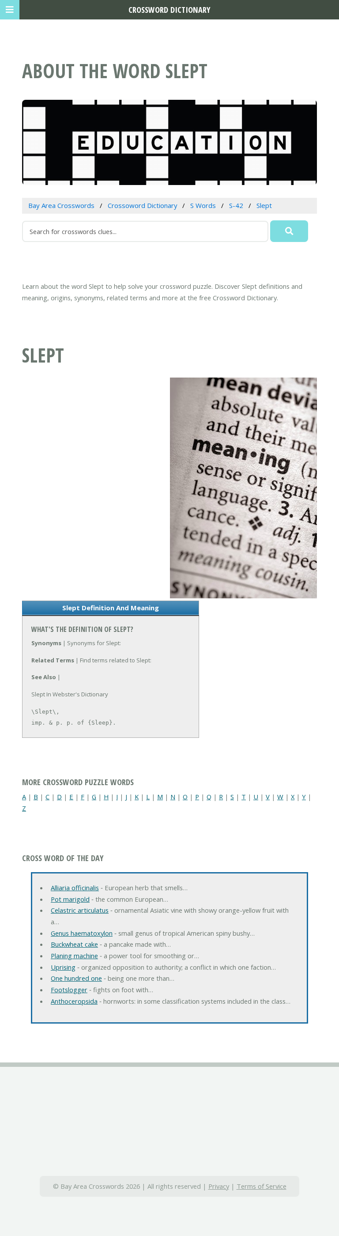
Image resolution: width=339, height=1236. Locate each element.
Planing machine (74, 955)
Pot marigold (70, 899)
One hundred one (76, 978)
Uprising (63, 967)
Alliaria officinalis (75, 887)
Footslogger (69, 989)
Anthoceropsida (74, 1001)
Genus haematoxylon (82, 933)
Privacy (218, 1186)
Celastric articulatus (80, 910)
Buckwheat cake (74, 944)
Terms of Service (261, 1186)
